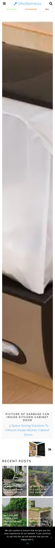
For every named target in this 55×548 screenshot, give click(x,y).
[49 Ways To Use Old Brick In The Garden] (40, 481)
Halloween (11, 9)
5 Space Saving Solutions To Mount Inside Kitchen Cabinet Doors (28, 430)
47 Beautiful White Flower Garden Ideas (13, 489)
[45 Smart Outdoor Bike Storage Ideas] (40, 513)
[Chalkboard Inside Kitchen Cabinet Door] (37, 449)
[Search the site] (50, 4)
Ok (27, 543)
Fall (47, 9)
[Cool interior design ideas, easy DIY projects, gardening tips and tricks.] (27, 5)
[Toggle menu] (4, 4)
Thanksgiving (31, 9)
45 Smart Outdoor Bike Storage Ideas (39, 521)
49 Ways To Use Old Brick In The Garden (39, 489)
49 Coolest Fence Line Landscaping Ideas (12, 520)
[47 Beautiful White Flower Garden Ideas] (14, 481)
